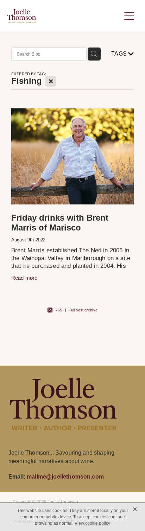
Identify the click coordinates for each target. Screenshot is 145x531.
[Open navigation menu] (129, 15)
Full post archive (83, 310)
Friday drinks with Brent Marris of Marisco (59, 223)
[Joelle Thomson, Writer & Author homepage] (64, 16)
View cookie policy (92, 523)
